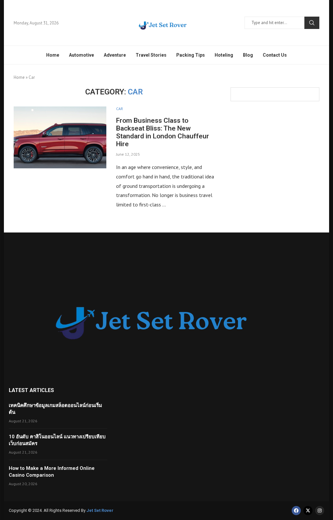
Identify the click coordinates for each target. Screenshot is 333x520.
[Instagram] (319, 510)
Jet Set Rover (100, 510)
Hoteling (224, 55)
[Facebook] (296, 510)
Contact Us (275, 55)
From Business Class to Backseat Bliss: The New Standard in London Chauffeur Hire (162, 132)
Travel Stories (151, 55)
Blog (248, 55)
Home (52, 55)
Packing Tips (190, 55)
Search (311, 23)
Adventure (115, 55)
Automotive (81, 55)
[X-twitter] (308, 510)
